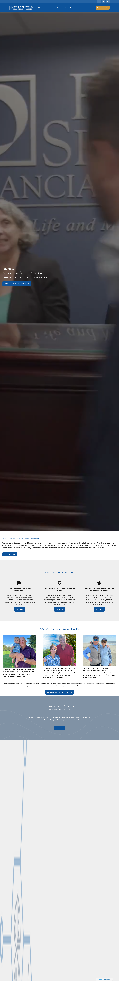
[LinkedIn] (99, 1)
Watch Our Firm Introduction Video (15, 283)
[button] (42, 8)
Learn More (59, 728)
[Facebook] (103, 1)
